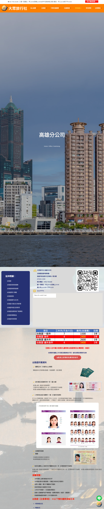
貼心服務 (33, 8)
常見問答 (88, 8)
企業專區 (97, 8)
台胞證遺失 (10, 296)
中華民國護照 (55, 8)
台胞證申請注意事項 (13, 307)
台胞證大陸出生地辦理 (14, 304)
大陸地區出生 (39, 503)
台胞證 (43, 8)
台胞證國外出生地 (12, 300)
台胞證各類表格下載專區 (15, 311)
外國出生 (37, 507)
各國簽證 (67, 8)
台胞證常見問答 (12, 319)
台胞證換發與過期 (12, 288)
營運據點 (78, 8)
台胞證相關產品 (12, 315)
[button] (67, 504)
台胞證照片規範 (12, 292)
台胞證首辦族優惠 (12, 285)
